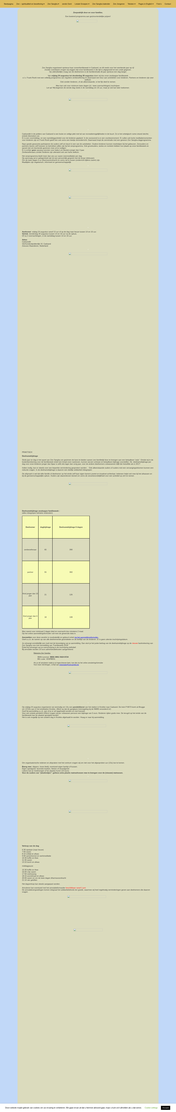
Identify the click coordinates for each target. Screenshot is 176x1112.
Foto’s (159, 4)
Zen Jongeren (119, 4)
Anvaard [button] (165, 1108)
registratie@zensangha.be (69, 665)
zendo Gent (67, 4)
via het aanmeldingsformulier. (86, 637)
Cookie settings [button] (151, 1108)
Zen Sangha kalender (101, 4)
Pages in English (145, 4)
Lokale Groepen (81, 4)
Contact (168, 4)
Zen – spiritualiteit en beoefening (29, 4)
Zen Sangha (53, 4)
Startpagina (8, 4)
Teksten (131, 4)
